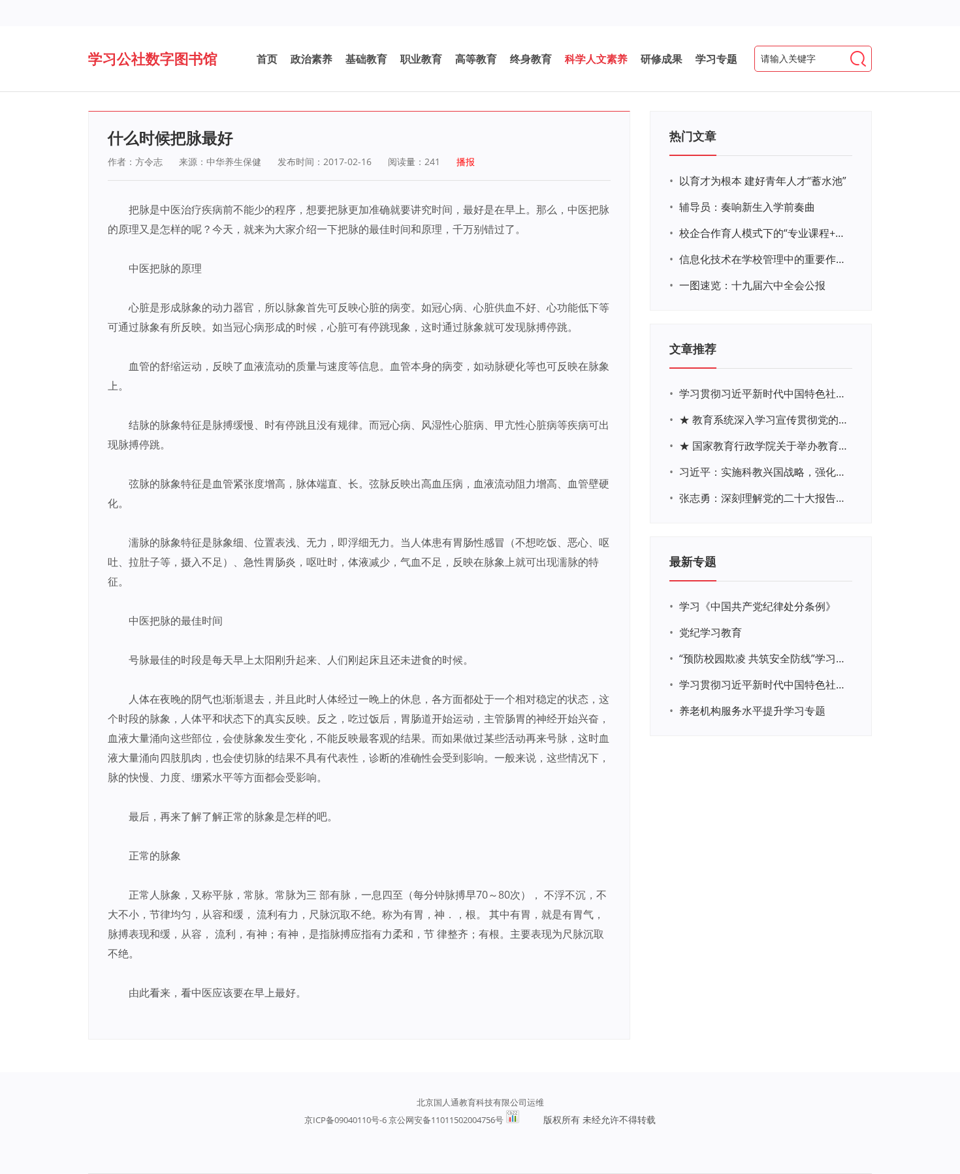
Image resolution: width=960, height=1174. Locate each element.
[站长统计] (512, 1120)
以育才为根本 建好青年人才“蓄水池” (762, 181)
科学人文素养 (596, 59)
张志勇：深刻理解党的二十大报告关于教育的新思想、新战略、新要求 (764, 498)
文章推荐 (692, 348)
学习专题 (716, 59)
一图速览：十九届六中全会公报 (752, 285)
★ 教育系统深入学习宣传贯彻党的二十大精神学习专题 (764, 419)
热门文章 (692, 136)
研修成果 (661, 59)
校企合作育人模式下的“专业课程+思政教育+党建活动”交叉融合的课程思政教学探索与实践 (764, 233)
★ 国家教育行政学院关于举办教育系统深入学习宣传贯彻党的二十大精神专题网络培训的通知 (764, 446)
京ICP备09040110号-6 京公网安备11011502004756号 (404, 1120)
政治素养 (311, 59)
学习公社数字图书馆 (152, 58)
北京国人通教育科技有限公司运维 (480, 1102)
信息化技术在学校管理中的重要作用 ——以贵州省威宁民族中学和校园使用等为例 (764, 259)
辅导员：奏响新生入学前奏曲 (747, 207)
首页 (267, 59)
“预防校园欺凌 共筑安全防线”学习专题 (764, 658)
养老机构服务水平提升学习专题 (752, 710)
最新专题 (692, 561)
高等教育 (476, 59)
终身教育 (531, 59)
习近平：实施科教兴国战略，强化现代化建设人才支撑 (764, 472)
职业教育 (421, 59)
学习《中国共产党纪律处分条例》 (757, 606)
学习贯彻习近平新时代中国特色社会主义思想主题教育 (764, 684)
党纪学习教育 (710, 632)
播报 (465, 161)
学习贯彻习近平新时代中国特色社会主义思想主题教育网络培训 (764, 393)
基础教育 (366, 59)
